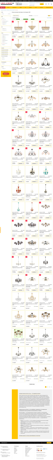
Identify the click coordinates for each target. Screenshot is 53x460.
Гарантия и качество (28, 449)
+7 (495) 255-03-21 (22, 4)
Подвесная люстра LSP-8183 (45, 32)
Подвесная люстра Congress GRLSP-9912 (31, 196)
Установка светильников (28, 448)
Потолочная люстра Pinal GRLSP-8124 (32, 377)
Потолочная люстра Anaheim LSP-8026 (45, 286)
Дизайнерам (25, 0)
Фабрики (15, 448)
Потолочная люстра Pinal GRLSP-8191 (32, 105)
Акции (15, 452)
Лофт (3, 44)
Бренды (29, 0)
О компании (16, 446)
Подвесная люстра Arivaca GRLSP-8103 (46, 268)
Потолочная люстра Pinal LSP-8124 (45, 377)
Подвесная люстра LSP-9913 (31, 177)
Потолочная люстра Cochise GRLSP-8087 (17, 250)
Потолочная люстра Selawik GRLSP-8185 (31, 322)
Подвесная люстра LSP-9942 (17, 86)
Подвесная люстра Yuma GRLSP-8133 (18, 304)
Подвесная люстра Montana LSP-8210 (18, 123)
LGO (3, 63)
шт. (43, 442)
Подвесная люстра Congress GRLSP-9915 (31, 214)
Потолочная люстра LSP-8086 (45, 213)
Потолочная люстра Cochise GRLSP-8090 (31, 250)
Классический (25, 19)
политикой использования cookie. (41, 456)
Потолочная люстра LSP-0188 (45, 358)
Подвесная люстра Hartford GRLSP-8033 (17, 141)
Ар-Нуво (3, 36)
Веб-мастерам (27, 451)
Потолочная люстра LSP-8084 (17, 159)
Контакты (32, 0)
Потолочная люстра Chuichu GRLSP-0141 (45, 250)
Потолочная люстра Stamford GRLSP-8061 (17, 69)
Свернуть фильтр (16, 15)
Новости (26, 454)
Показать (5, 73)
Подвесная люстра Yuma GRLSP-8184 (32, 33)
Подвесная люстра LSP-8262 (17, 267)
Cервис (26, 446)
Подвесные (4, 28)
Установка (20, 0)
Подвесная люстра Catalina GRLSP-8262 (31, 268)
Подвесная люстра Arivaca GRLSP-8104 (18, 286)
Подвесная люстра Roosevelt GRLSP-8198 (45, 341)
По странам (15, 449)
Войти (51, 0)
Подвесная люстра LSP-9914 (45, 177)
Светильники (4, 22)
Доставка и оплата (3, 0)
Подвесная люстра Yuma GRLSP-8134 (32, 304)
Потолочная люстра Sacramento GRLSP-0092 (18, 341)
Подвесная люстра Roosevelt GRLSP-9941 (17, 359)
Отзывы (16, 0)
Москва (20, 2)
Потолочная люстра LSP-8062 (45, 50)
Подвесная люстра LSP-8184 (17, 50)
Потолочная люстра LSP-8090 (31, 231)
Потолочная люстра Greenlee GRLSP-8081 (45, 141)
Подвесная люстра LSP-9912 (17, 177)
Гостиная (18, 19)
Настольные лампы (5, 21)
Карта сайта (15, 453)
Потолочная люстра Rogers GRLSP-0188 (17, 377)
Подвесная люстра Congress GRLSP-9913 (45, 196)
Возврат (12, 0)
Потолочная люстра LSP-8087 (17, 231)
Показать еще (32, 384)
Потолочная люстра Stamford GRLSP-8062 (31, 69)
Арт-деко (4, 37)
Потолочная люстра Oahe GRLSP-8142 (46, 105)
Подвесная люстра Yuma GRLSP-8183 (18, 33)
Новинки (15, 451)
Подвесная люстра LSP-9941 (31, 340)
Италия (4, 68)
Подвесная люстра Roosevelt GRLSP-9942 (31, 87)
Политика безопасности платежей (40, 452)
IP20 (3, 57)
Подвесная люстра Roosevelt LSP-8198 (32, 359)
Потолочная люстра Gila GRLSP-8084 (31, 160)
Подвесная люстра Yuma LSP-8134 (17, 322)
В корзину (20, 36)
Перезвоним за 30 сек (32, 2)
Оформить (49, 442)
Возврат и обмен (27, 450)
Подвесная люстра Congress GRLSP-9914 (17, 214)
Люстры (32, 19)
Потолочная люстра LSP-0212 (45, 68)
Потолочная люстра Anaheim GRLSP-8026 (31, 286)
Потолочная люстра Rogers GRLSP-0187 (17, 105)
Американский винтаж (5, 34)
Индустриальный (5, 40)
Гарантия (8, 0)
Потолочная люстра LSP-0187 (45, 86)
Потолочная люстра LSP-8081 (31, 140)
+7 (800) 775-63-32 (22, 3)
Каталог (3, 7)
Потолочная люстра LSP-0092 (45, 321)
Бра (3, 18)
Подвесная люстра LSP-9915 (17, 195)
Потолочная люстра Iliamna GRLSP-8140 (31, 123)
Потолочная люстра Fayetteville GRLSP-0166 (45, 160)
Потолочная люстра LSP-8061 (31, 50)
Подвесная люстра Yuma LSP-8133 (45, 304)
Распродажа (15, 450)
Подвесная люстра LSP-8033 (45, 122)
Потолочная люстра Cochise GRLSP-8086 (45, 232)
